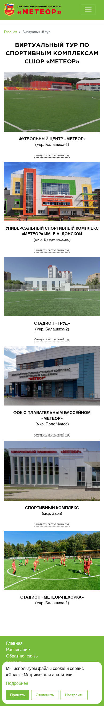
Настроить (74, 695)
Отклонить (45, 695)
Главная (14, 643)
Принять (17, 695)
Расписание (18, 649)
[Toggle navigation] (88, 9)
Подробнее (17, 683)
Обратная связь (22, 656)
